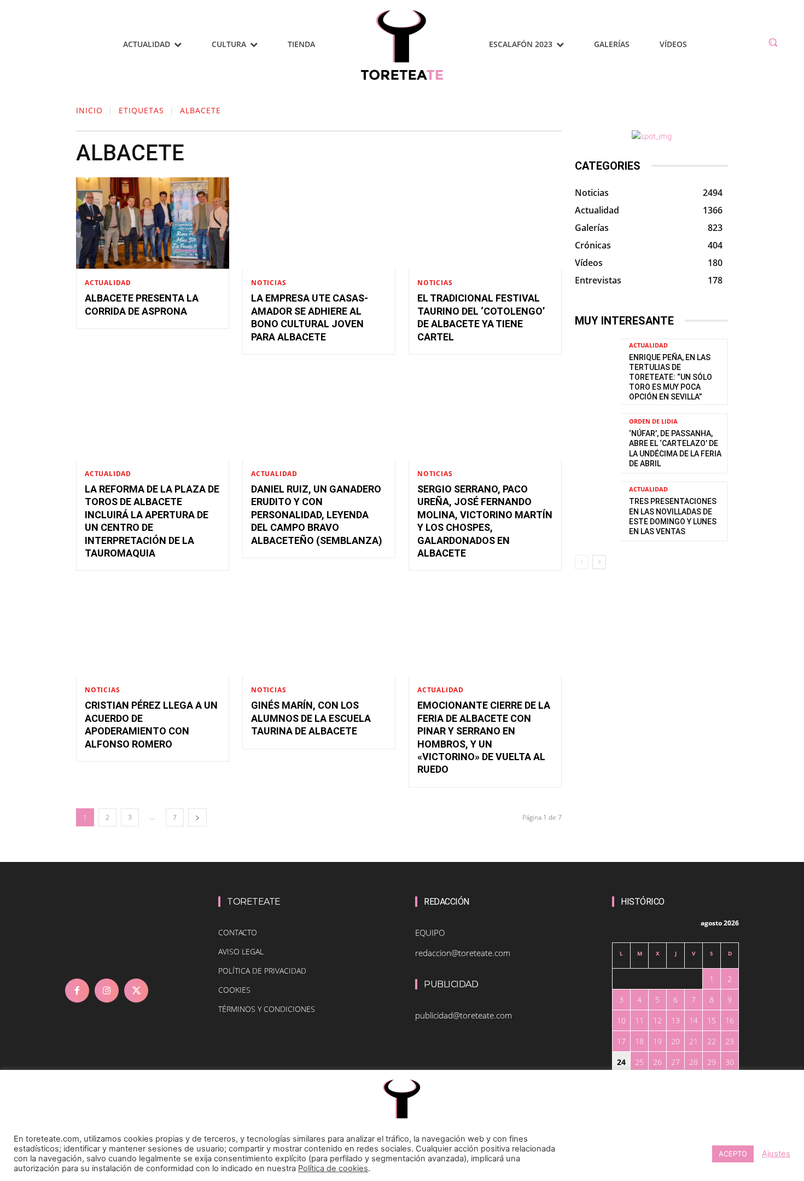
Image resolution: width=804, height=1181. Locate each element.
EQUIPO (430, 932)
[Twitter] (136, 991)
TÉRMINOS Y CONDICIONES (266, 1009)
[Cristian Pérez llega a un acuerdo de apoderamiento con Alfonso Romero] (152, 630)
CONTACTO (237, 932)
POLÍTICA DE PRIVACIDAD (262, 970)
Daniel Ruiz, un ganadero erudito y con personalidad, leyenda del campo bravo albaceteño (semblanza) (316, 514)
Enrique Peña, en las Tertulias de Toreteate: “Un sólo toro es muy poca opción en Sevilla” (670, 377)
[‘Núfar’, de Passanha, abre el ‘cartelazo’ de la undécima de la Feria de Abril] (598, 443)
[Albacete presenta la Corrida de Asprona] (152, 223)
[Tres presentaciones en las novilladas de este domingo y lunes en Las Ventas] (598, 511)
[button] (773, 42)
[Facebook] (77, 991)
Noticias (268, 283)
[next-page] (197, 817)
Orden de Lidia (653, 421)
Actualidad (108, 283)
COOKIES (234, 990)
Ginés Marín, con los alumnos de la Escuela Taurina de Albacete (311, 718)
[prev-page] (582, 562)
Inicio (89, 110)
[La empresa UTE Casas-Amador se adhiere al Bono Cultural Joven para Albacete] (318, 223)
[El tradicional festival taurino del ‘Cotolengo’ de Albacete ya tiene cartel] (485, 223)
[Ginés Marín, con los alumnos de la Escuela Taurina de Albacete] (318, 630)
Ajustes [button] (776, 1154)
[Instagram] (107, 991)
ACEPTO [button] (733, 1153)
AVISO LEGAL (241, 951)
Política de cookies (333, 1168)
